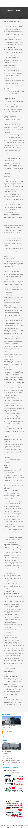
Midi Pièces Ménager (12, 770)
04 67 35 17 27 (9, 759)
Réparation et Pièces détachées (9, 725)
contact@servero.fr (11, 733)
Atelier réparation (6, 751)
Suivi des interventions (17, 824)
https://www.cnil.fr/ (11, 47)
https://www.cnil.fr (15, 402)
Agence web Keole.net (17, 827)
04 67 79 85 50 (9, 731)
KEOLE (19, 91)
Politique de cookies (22, 825)
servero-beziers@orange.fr (13, 760)
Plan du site (8, 827)
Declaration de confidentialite (10, 825)
